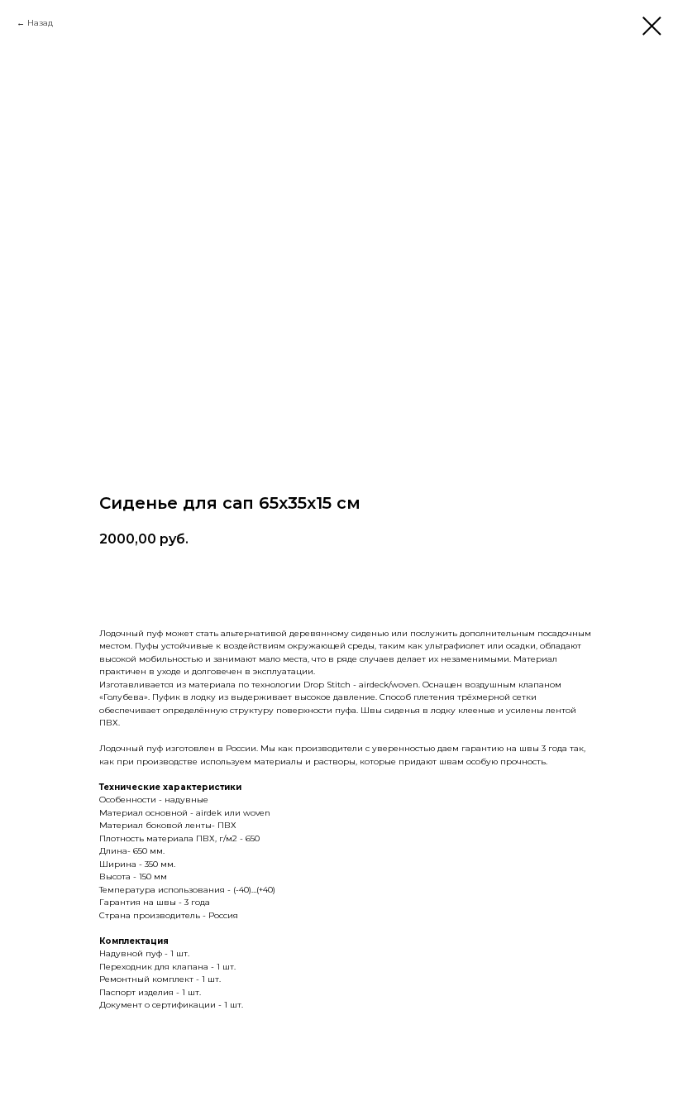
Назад (40, 22)
